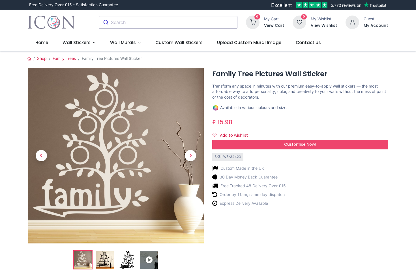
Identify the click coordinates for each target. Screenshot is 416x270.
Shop (42, 58)
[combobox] (168, 22)
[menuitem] (41, 42)
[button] (41, 155)
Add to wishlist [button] (233, 135)
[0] (253, 21)
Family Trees (64, 58)
